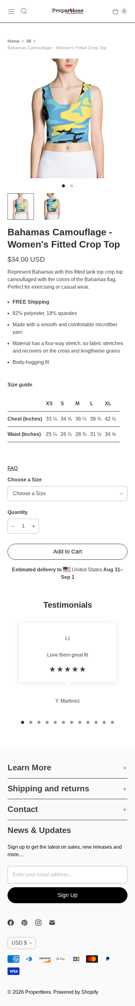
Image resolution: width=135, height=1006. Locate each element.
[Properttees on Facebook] (14, 923)
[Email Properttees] (56, 923)
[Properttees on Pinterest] (28, 923)
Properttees (38, 992)
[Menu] (11, 11)
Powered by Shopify (75, 992)
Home (13, 41)
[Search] (24, 11)
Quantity (18, 512)
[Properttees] (67, 11)
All (28, 41)
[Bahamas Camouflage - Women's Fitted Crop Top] (67, 118)
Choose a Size (25, 479)
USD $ (19, 943)
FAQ (13, 468)
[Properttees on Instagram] (42, 923)
